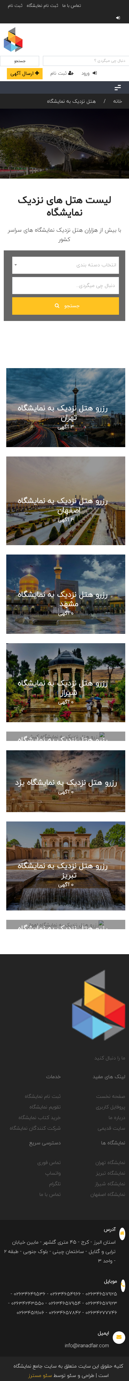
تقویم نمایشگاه (45, 1106)
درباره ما (117, 1117)
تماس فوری (49, 1162)
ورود (86, 73)
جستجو (19, 61)
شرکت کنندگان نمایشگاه (35, 1128)
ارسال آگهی (22, 73)
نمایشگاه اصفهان (107, 1194)
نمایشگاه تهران (110, 1162)
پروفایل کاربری (110, 1106)
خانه (117, 101)
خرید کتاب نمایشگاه (39, 1117)
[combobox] (65, 265)
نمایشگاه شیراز (110, 1183)
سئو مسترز (40, 1375)
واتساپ (53, 1173)
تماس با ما (71, 5)
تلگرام (55, 1183)
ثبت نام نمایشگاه (42, 5)
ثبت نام (15, 5)
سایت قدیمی (111, 1128)
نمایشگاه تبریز (110, 1173)
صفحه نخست (110, 1096)
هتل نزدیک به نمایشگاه (71, 101)
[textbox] (66, 265)
